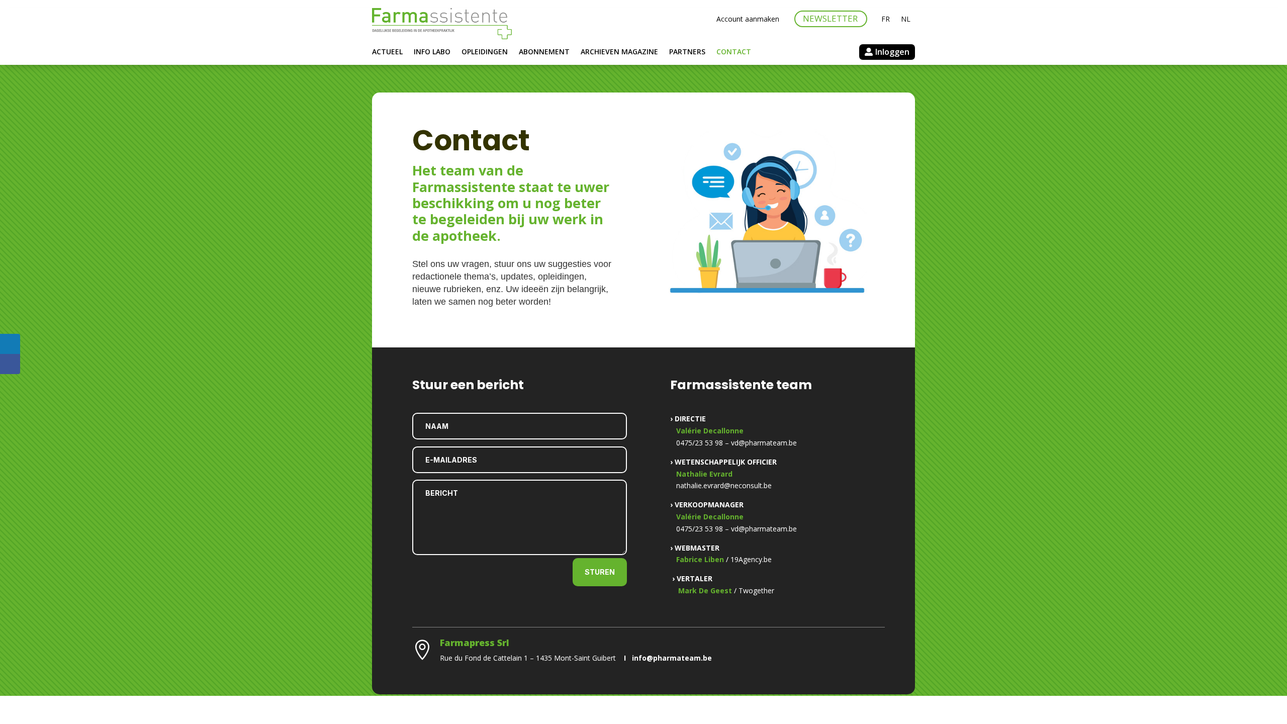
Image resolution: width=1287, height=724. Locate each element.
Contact (733, 52)
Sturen (600, 572)
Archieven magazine (619, 52)
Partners (687, 52)
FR (885, 20)
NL (905, 20)
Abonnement (544, 52)
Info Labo (432, 52)
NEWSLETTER (830, 18)
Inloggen (892, 51)
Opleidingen (485, 52)
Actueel (387, 52)
